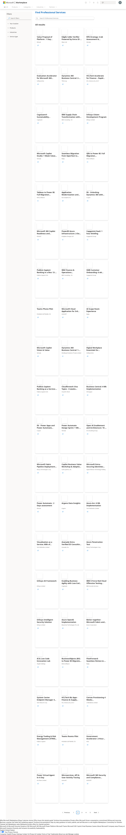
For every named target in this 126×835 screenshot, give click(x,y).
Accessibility (32, 828)
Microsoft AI (4, 826)
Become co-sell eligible (90, 822)
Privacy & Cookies (35, 834)
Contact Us (25, 834)
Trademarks (54, 834)
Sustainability (40, 828)
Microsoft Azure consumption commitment (93, 820)
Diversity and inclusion (20, 828)
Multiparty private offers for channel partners (34, 824)
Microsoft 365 (34, 826)
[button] (37, 18)
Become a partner (6, 822)
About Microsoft (102, 826)
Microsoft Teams (61, 826)
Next (95, 812)
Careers (94, 826)
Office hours (37, 820)
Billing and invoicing (114, 820)
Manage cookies (73, 834)
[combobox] (65, 18)
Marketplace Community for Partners (110, 822)
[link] (46, 46)
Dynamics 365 (25, 826)
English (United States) (7, 830)
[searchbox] (21, 18)
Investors (9, 828)
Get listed (15, 822)
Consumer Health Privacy (8, 834)
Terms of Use (46, 834)
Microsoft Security (14, 826)
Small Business (87, 826)
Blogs (20, 820)
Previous (67, 812)
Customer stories (27, 820)
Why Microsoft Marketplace (9, 820)
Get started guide (47, 820)
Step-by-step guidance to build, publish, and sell (66, 822)
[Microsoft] (8, 2)
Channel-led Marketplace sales (10, 824)
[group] (38, 45)
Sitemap (19, 834)
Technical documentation (62, 820)
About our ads (63, 834)
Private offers (74, 820)
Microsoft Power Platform (47, 826)
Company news (113, 826)
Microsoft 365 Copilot (75, 826)
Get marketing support (26, 822)
